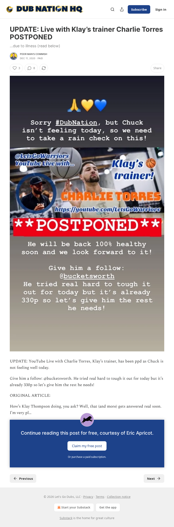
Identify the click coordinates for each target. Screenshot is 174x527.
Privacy (88, 497)
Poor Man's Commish (33, 54)
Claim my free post (87, 445)
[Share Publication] (122, 9)
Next (151, 478)
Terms (100, 497)
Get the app (107, 507)
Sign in (160, 9)
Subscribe (139, 9)
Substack (66, 518)
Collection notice (118, 497)
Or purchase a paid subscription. (87, 457)
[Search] (112, 9)
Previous (26, 478)
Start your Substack (75, 507)
